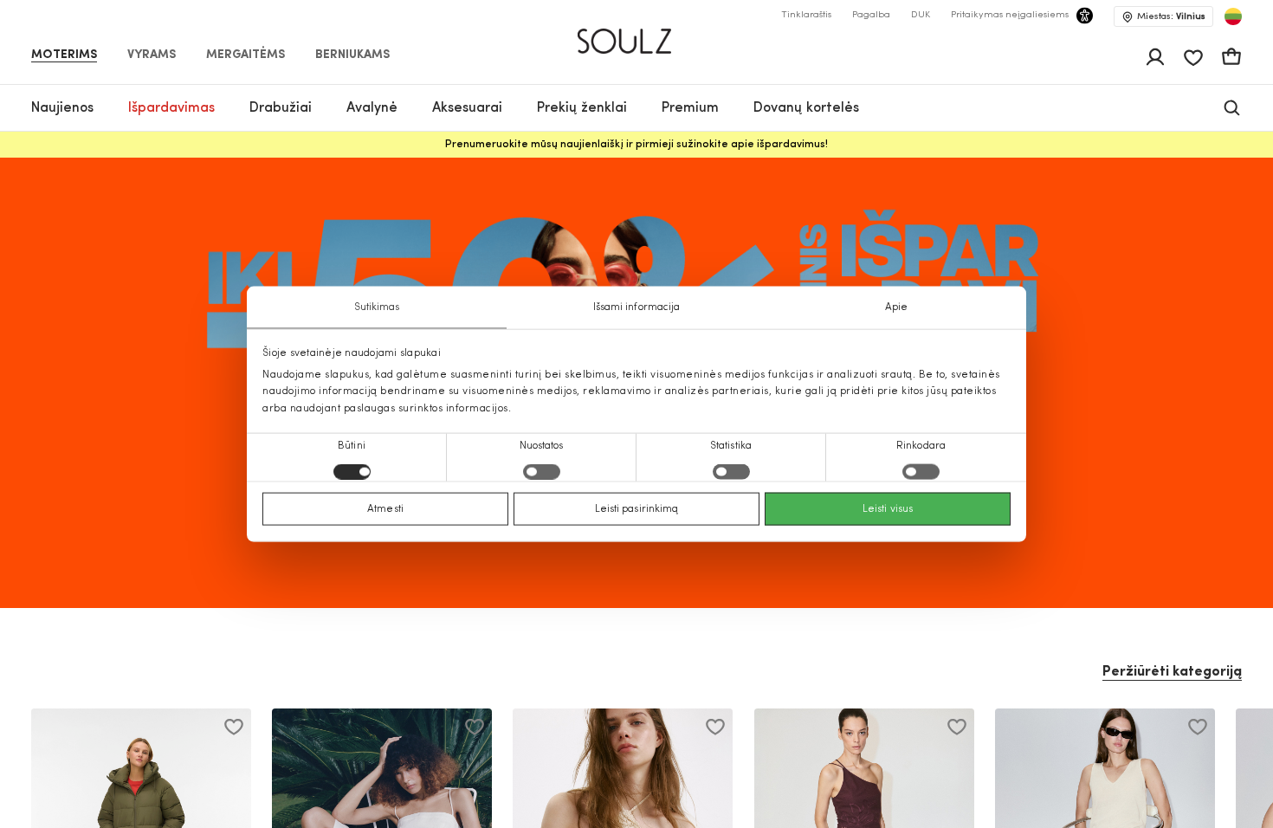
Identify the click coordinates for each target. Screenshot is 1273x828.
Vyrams (151, 55)
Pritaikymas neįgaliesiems (1010, 15)
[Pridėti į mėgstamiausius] (233, 727)
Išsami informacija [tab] (637, 307)
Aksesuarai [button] (467, 108)
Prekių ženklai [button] (582, 108)
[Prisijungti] (1155, 57)
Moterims (64, 55)
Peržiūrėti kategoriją (1172, 672)
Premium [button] (690, 108)
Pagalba (871, 15)
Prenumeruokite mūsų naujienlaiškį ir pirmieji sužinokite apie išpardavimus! (636, 144)
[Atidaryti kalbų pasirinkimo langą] (1233, 16)
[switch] (541, 471)
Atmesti (385, 508)
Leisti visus (888, 508)
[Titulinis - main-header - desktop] (637, 34)
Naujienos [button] (62, 108)
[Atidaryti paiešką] (1232, 108)
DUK (920, 15)
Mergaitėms (245, 55)
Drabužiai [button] (280, 108)
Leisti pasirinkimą (637, 508)
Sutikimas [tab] (377, 307)
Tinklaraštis (806, 15)
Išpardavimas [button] (171, 108)
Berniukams (352, 55)
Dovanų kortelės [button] (806, 108)
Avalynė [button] (371, 108)
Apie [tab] (896, 307)
